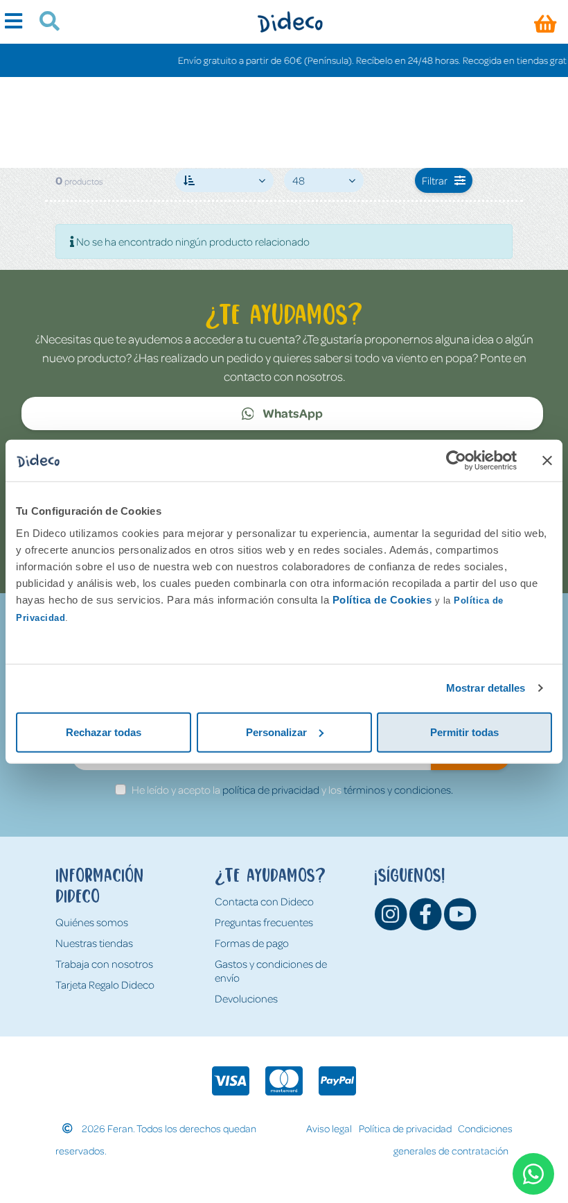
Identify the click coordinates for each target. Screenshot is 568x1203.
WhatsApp (291, 412)
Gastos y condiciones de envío (271, 970)
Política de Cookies (382, 599)
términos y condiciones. (398, 789)
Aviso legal (329, 1128)
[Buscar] (44, 23)
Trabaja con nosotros (104, 964)
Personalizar (276, 731)
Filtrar (434, 180)
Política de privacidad (405, 1128)
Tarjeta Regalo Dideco (104, 984)
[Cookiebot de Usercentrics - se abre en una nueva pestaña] (456, 460)
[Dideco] (290, 21)
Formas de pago (252, 943)
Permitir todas (464, 731)
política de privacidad (270, 789)
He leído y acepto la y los (292, 789)
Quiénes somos (91, 922)
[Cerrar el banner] (547, 461)
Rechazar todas (103, 731)
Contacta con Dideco (264, 901)
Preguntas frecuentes (264, 922)
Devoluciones (246, 998)
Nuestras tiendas (94, 943)
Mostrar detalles (486, 688)
